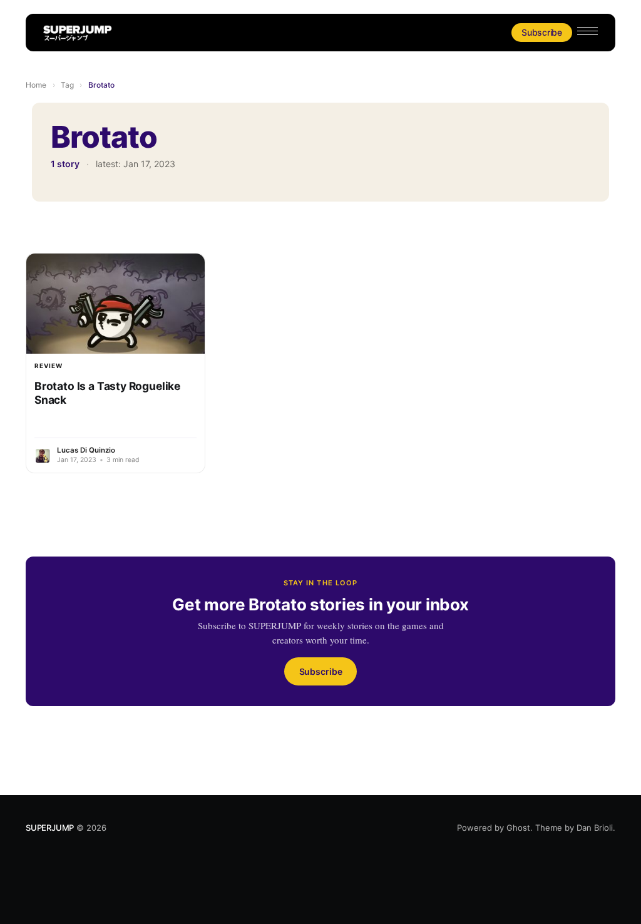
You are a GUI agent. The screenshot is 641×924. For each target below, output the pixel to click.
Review (48, 365)
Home (36, 85)
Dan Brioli (595, 828)
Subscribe (541, 32)
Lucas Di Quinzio (86, 450)
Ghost (518, 828)
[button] (587, 31)
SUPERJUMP (50, 828)
